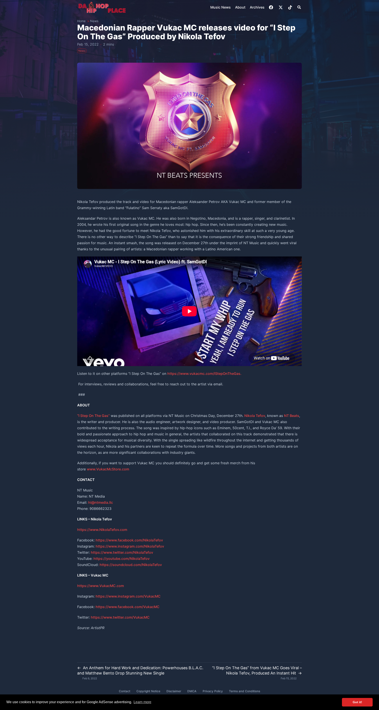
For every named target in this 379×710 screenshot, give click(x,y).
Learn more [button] (142, 702)
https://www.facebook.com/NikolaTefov (129, 540)
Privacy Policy (213, 691)
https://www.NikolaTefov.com (102, 529)
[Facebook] (271, 7)
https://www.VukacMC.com (100, 586)
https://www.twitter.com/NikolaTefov (122, 552)
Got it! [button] (357, 702)
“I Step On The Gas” (93, 415)
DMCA (192, 691)
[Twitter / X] (281, 7)
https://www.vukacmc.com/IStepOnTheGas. (204, 373)
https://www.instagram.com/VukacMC (128, 596)
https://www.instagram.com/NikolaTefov (130, 546)
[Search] (299, 7)
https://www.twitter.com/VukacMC (120, 617)
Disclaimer (173, 691)
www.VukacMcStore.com (108, 469)
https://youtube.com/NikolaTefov (121, 558)
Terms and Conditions (244, 691)
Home (81, 21)
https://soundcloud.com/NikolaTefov (131, 564)
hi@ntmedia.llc (100, 502)
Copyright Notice (148, 691)
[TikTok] (290, 7)
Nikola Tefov (254, 415)
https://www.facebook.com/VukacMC (127, 607)
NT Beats (291, 415)
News (94, 21)
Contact (124, 691)
